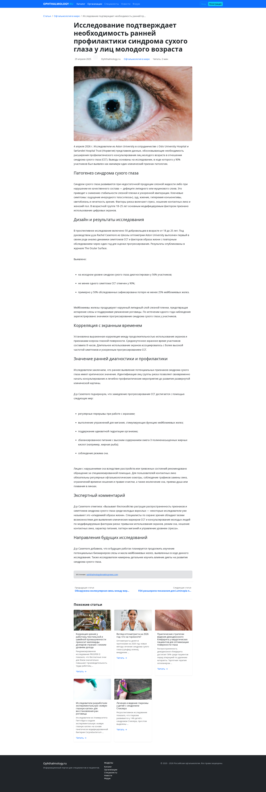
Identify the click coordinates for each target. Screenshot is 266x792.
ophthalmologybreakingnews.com (102, 574)
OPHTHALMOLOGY (58, 4)
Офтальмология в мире (67, 16)
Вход (203, 4)
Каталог (81, 3)
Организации (94, 3)
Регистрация (215, 4)
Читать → (81, 671)
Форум (136, 3)
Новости (125, 3)
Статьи (47, 16)
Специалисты (111, 3)
